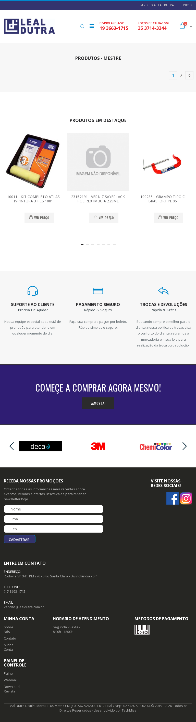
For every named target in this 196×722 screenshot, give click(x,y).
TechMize (129, 710)
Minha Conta (9, 647)
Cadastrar (19, 539)
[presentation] (11, 446)
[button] (82, 26)
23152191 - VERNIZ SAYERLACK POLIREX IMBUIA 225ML (98, 199)
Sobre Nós (8, 629)
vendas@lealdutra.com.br (24, 607)
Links (185, 5)
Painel (9, 673)
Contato (10, 638)
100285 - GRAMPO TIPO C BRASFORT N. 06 (162, 199)
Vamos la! (98, 403)
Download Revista (12, 688)
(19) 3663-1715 (14, 591)
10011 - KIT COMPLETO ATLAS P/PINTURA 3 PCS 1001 (33, 199)
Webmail (10, 680)
